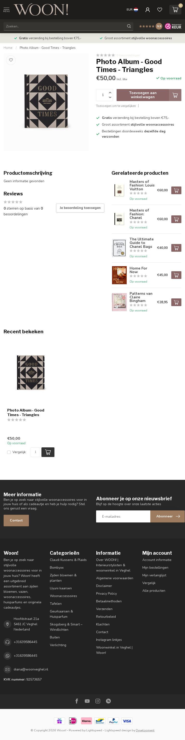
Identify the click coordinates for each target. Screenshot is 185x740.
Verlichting (58, 645)
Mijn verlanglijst (154, 575)
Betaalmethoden (109, 601)
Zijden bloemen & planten (63, 578)
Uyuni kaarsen (61, 588)
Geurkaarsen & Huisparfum (61, 614)
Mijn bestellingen (155, 567)
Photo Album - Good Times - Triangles (48, 48)
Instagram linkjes (109, 639)
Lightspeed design (118, 730)
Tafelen (56, 603)
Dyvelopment (145, 730)
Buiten (55, 637)
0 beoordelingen (128, 55)
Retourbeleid (106, 616)
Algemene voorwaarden (114, 578)
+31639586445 (25, 642)
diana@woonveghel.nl (31, 669)
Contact (16, 520)
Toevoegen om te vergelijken (116, 106)
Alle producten (153, 590)
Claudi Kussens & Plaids (68, 560)
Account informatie (157, 560)
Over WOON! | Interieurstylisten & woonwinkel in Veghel (113, 565)
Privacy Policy (106, 593)
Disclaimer (104, 586)
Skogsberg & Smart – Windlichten (66, 627)
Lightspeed (94, 730)
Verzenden (104, 609)
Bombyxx (57, 567)
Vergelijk (19, 452)
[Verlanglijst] (159, 9)
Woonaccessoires (63, 596)
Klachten (103, 624)
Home (8, 48)
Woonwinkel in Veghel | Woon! (114, 650)
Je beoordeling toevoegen (80, 208)
